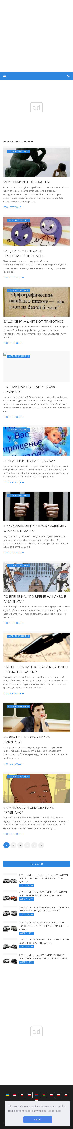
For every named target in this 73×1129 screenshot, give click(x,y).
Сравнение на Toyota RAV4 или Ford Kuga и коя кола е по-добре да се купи (44, 909)
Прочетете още (12, 207)
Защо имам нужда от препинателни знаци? (23, 253)
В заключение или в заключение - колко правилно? (34, 528)
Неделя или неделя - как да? (29, 461)
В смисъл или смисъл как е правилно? (28, 810)
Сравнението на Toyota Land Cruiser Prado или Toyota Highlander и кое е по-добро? (44, 926)
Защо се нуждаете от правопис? (33, 321)
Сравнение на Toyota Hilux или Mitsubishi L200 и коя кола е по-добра (44, 941)
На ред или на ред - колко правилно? (26, 739)
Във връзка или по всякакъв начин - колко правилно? (35, 669)
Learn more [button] (54, 1110)
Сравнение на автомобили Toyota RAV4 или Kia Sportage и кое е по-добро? (43, 894)
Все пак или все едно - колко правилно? (30, 389)
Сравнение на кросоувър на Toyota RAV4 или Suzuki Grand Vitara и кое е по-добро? (43, 878)
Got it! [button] (37, 1119)
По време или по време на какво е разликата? (34, 599)
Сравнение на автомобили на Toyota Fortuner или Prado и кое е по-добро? (43, 957)
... (34, 845)
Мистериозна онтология (26, 182)
